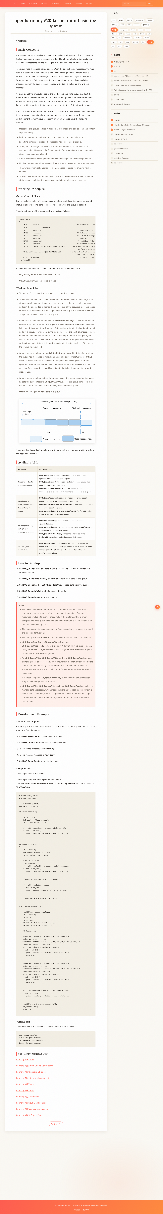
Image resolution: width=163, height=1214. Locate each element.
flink (121, 42)
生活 (129, 25)
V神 (135, 34)
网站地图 (77, 1210)
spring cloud (124, 30)
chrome (147, 37)
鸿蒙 (22, 1150)
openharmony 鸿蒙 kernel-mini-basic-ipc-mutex (82, 1176)
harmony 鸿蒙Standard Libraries (31, 1072)
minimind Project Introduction (124, 130)
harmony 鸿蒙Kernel (25, 1059)
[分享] (157, 607)
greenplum (127, 37)
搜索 (149, 4)
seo (113, 46)
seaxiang (90, 1205)
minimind (117, 120)
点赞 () (56, 1124)
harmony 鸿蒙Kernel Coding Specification (34, 1066)
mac (140, 30)
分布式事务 (137, 37)
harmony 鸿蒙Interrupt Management (32, 1078)
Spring (129, 20)
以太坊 (128, 34)
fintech (133, 30)
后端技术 (34, 3)
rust (119, 46)
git (119, 37)
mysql (113, 42)
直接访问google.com (121, 62)
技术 (149, 34)
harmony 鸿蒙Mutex (25, 1090)
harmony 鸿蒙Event (25, 1084)
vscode (148, 30)
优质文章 (117, 66)
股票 (113, 37)
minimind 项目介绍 (120, 139)
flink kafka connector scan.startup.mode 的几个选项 (133, 90)
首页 (15, 3)
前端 (123, 25)
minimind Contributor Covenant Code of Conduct (131, 125)
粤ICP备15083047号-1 (63, 1205)
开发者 (142, 34)
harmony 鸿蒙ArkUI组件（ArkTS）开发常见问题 (131, 81)
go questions (118, 144)
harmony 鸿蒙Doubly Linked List (30, 1103)
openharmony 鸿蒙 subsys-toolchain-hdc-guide (131, 76)
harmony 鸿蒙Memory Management (32, 1109)
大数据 (56, 3)
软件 (29, 1150)
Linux (113, 20)
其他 (90, 3)
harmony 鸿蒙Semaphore (27, 1097)
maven (136, 25)
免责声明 (86, 1210)
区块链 (79, 3)
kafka (127, 42)
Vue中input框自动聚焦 (122, 104)
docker (149, 20)
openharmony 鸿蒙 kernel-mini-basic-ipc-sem (28, 1176)
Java (121, 20)
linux (45, 3)
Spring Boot (139, 20)
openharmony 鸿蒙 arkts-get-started (127, 85)
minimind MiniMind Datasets (124, 134)
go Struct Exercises (121, 148)
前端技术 (68, 3)
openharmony (119, 99)
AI (24, 3)
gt (115, 71)
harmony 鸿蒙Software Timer (29, 1115)
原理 (143, 42)
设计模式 (135, 42)
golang (146, 25)
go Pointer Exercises (121, 158)
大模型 (126, 46)
